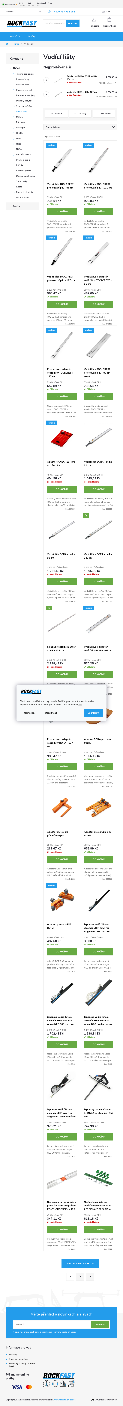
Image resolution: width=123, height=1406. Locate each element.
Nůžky (19, 149)
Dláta (18, 138)
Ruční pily (20, 127)
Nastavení (29, 713)
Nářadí (16, 68)
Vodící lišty (21, 111)
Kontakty (10, 11)
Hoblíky (19, 133)
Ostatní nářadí (22, 197)
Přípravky (20, 122)
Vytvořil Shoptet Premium (106, 1399)
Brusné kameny (23, 154)
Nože (18, 143)
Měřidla (19, 117)
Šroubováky (21, 181)
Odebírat (100, 1324)
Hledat (72, 23)
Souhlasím (93, 713)
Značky (16, 206)
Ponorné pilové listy (25, 192)
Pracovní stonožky (24, 90)
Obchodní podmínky (18, 1359)
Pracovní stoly (22, 84)
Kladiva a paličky (23, 170)
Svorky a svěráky (24, 106)
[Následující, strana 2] (80, 1277)
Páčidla (19, 165)
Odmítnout (51, 713)
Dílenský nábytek (24, 100)
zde (80, 704)
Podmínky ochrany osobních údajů (22, 1364)
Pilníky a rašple (23, 159)
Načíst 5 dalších (77, 1263)
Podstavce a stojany (25, 95)
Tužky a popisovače (25, 73)
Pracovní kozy (22, 79)
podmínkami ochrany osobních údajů (59, 1332)
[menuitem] (15, 36)
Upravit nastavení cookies (65, 1399)
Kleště (19, 186)
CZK (108, 11)
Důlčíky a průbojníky (25, 176)
